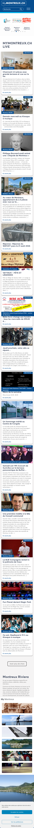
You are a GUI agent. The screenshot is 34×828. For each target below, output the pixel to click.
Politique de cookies (16, 825)
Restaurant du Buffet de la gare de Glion (15, 462)
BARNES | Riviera (8, 68)
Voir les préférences (17, 822)
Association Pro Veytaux (10, 269)
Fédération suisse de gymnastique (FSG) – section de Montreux (17, 314)
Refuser (17, 817)
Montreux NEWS (7, 112)
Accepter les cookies (17, 812)
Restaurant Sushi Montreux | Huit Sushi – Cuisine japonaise (17, 389)
